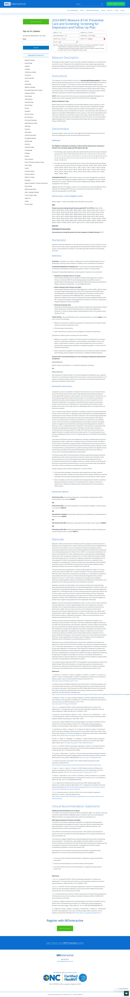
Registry (90, 38)
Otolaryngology (28, 150)
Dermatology (28, 84)
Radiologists (28, 180)
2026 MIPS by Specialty (92, 10)
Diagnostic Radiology (30, 87)
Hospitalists (27, 111)
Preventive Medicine (29, 171)
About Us (109, 10)
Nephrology (27, 126)
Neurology (27, 129)
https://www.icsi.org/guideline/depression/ (88, 913)
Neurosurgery (28, 132)
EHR (60, 42)
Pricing (103, 10)
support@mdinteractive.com (65, 961)
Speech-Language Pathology (32, 192)
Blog (116, 10)
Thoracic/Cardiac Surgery (31, 195)
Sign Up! (36, 47)
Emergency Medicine (30, 93)
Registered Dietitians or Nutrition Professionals (36, 183)
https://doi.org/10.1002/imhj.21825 (75, 735)
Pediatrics (27, 156)
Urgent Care (28, 198)
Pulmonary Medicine (30, 174)
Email (24, 39)
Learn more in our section (65, 943)
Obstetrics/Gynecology (30, 135)
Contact (122, 10)
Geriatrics (27, 108)
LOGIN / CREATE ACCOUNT (115, 4)
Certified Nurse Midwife (30, 72)
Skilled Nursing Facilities (30, 189)
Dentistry (27, 81)
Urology (27, 201)
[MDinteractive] (15, 4)
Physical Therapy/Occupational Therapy (34, 162)
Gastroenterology (29, 102)
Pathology (27, 153)
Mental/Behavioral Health (31, 123)
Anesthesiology (28, 63)
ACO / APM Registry (73, 10)
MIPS (81, 10)
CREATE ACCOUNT (36, 21)
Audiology (27, 66)
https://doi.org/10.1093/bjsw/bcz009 (90, 757)
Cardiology (27, 69)
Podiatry (27, 168)
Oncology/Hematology (30, 138)
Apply (102, 4)
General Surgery (28, 105)
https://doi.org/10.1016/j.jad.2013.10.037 (84, 772)
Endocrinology (28, 96)
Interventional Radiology (30, 120)
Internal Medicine (29, 117)
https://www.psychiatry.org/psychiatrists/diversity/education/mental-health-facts (76, 765)
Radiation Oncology (29, 177)
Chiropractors (28, 75)
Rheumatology (28, 186)
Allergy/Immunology (29, 60)
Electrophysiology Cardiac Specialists (34, 90)
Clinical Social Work (29, 78)
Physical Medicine (29, 159)
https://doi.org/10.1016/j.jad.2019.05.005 (64, 704)
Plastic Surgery (28, 165)
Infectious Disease (29, 114)
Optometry (27, 144)
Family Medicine (28, 99)
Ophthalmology (28, 141)
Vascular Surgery (29, 204)
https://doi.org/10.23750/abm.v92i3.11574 (65, 681)
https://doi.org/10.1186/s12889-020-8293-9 (80, 743)
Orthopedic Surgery (29, 147)
